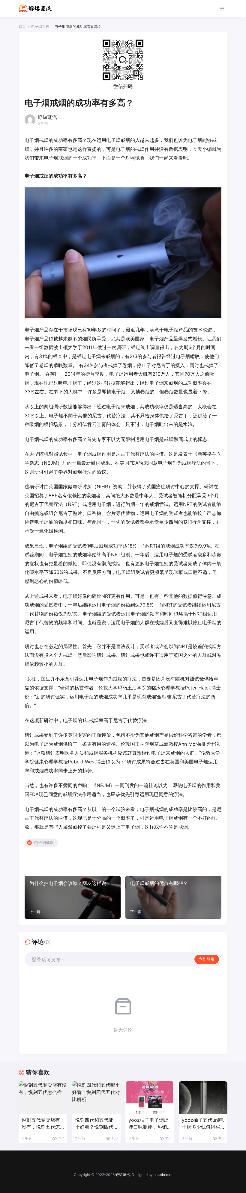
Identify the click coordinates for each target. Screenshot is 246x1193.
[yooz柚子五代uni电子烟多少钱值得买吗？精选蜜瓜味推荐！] (203, 1097)
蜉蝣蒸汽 (123, 1174)
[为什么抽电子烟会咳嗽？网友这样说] (73, 897)
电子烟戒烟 (44, 842)
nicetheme (162, 1174)
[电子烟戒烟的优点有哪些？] (173, 897)
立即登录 (206, 959)
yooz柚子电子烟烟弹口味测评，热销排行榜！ (148, 1123)
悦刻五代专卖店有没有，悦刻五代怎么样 (41, 1123)
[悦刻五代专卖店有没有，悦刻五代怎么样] (43, 1097)
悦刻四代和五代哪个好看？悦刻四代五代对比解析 (94, 1123)
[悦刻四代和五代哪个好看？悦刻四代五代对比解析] (96, 1097)
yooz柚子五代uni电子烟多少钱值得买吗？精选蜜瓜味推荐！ (203, 1123)
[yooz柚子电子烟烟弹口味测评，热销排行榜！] (149, 1097)
